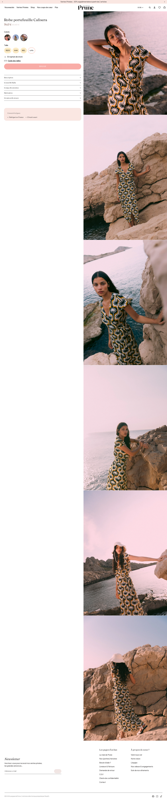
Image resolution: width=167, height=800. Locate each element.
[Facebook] (153, 796)
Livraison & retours (11, 98)
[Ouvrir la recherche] (149, 7)
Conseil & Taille (10, 83)
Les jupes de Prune (15, 796)
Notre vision (135, 759)
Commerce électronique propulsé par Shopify (35, 796)
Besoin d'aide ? (105, 763)
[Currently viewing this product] (23, 37)
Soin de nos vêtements (140, 770)
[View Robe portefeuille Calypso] (7, 37)
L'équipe (134, 763)
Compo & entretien (11, 88)
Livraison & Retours (107, 766)
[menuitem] (56, 7)
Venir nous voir (136, 755)
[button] (13, 61)
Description (8, 78)
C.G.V (101, 774)
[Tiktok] (161, 796)
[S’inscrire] (57, 771)
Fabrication (8, 93)
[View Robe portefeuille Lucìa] (15, 37)
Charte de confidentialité (109, 778)
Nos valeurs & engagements (142, 766)
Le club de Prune (105, 755)
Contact (102, 782)
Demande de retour (107, 770)
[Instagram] (157, 796)
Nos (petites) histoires (108, 759)
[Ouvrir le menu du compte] (154, 7)
